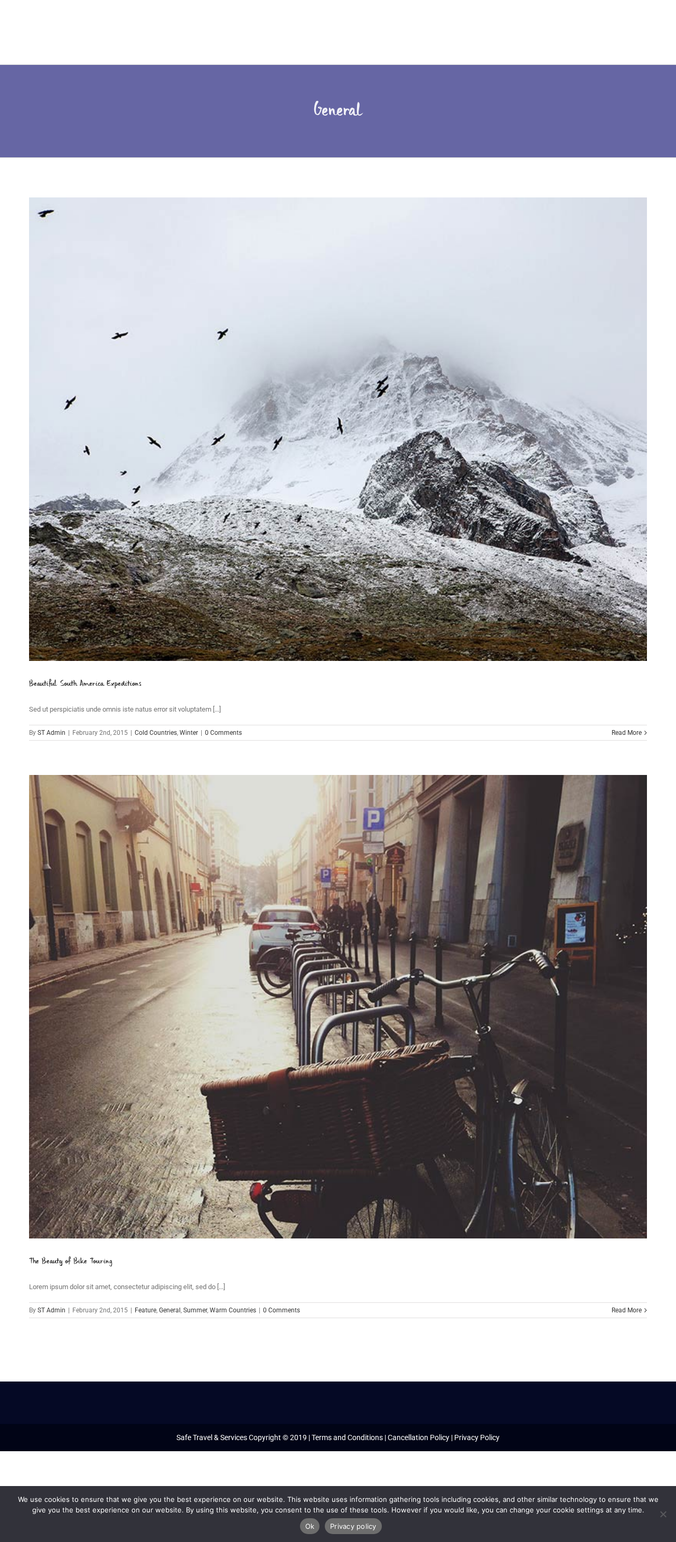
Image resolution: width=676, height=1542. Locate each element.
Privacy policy (353, 1526)
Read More (627, 732)
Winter (189, 732)
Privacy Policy (477, 1437)
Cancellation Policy (418, 1437)
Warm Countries (233, 1310)
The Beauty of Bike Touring (70, 1261)
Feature (145, 1310)
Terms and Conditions (347, 1437)
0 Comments (223, 732)
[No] (663, 1514)
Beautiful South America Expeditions (85, 684)
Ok (310, 1526)
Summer (195, 1310)
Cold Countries (156, 732)
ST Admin (51, 732)
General (170, 1310)
